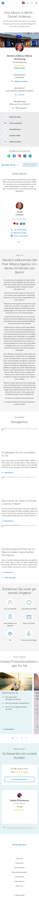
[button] (19, 47)
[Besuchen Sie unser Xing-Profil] (24, 155)
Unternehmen (19, 877)
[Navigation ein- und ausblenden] (36, 3)
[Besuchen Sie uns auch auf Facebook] (14, 155)
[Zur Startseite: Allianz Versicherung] (3, 3)
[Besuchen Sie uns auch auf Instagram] (19, 155)
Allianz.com (19, 886)
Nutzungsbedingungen (19, 872)
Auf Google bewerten (19, 779)
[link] (11, 129)
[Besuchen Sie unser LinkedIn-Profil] (30, 155)
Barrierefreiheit (19, 868)
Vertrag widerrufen (18, 845)
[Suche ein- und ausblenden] (28, 3)
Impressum (19, 858)
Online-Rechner (19, 881)
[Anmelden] (32, 3)
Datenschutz (19, 863)
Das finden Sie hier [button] (9, 165)
